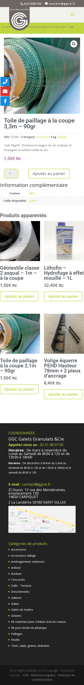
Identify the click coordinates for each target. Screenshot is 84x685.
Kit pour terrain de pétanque (29, 628)
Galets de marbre (22, 609)
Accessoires (43, 137)
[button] (73, 43)
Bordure (16, 574)
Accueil (6, 26)
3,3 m (32, 201)
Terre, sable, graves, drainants (30, 646)
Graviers (16, 615)
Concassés (18, 579)
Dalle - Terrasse (21, 585)
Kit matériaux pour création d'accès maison (38, 622)
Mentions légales (43, 675)
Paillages (16, 634)
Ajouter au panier (49, 173)
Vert (31, 193)
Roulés (15, 639)
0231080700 (32, 3)
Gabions (16, 598)
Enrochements (20, 591)
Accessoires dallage (23, 555)
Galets (15, 604)
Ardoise (16, 568)
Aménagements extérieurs (28, 561)
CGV (26, 675)
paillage (62, 137)
